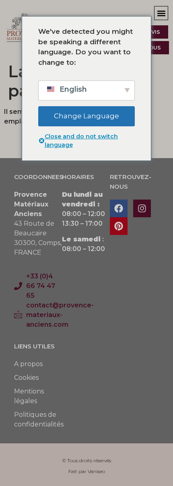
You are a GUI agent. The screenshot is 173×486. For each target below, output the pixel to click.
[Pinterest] (119, 226)
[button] (161, 13)
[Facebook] (119, 208)
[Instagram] (142, 208)
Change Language (86, 116)
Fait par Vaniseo (86, 471)
